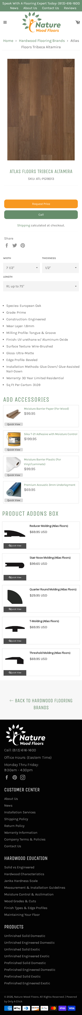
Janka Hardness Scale (21, 881)
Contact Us (50, 8)
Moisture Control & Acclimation (29, 894)
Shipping (23, 225)
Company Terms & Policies (24, 839)
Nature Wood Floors (26, 996)
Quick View (13, 424)
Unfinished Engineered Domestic (29, 943)
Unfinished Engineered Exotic (26, 956)
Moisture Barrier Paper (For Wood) (46, 408)
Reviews (70, 8)
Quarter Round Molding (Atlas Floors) (53, 589)
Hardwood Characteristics (24, 874)
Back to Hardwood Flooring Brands (43, 704)
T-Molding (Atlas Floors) (44, 621)
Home (8, 40)
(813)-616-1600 (69, 3)
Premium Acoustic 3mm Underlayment (49, 485)
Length (7, 276)
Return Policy (14, 826)
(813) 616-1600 (24, 750)
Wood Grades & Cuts (20, 901)
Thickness (49, 258)
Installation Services (20, 812)
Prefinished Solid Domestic (25, 963)
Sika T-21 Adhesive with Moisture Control (50, 434)
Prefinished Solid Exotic (22, 976)
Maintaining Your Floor (22, 915)
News (14, 8)
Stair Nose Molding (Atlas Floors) (50, 557)
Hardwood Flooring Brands (42, 40)
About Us (30, 8)
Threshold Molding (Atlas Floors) (50, 653)
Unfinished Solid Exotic (22, 949)
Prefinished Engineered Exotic (27, 983)
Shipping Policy (16, 819)
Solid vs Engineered (19, 867)
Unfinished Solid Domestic (24, 936)
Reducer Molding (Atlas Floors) (49, 526)
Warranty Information (20, 832)
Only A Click (15, 1001)
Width (7, 258)
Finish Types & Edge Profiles (25, 908)
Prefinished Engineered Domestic (29, 970)
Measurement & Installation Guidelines (34, 888)
